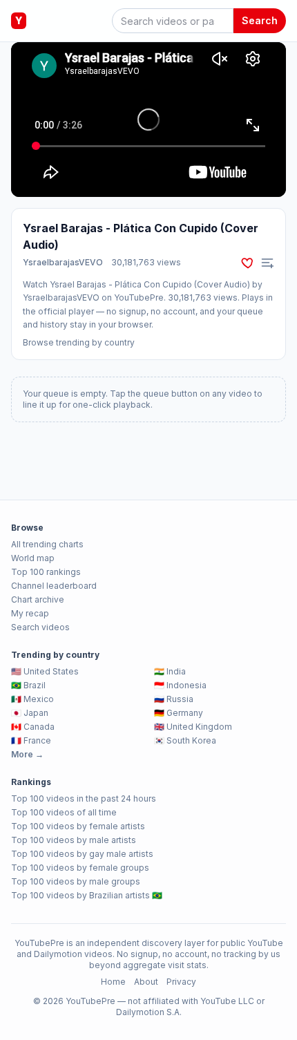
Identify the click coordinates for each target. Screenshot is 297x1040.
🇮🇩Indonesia (180, 685)
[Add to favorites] (248, 263)
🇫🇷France (31, 740)
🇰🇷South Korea (185, 740)
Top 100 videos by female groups (80, 867)
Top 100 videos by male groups (75, 881)
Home (113, 981)
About (146, 981)
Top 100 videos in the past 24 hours (83, 798)
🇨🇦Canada (33, 726)
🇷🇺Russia (173, 699)
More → (27, 754)
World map (33, 558)
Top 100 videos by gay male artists (82, 854)
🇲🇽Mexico (32, 699)
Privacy (181, 981)
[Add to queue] (267, 263)
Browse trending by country (79, 342)
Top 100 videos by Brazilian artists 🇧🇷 (86, 895)
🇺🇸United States (45, 671)
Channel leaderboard (54, 585)
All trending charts (47, 544)
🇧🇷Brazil (28, 685)
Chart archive (37, 599)
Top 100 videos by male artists (73, 840)
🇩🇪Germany (178, 713)
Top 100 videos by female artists (78, 826)
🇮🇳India (170, 671)
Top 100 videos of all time (64, 812)
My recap (30, 613)
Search (260, 20)
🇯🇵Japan (29, 713)
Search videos (40, 627)
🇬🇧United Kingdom (193, 726)
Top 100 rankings (46, 572)
